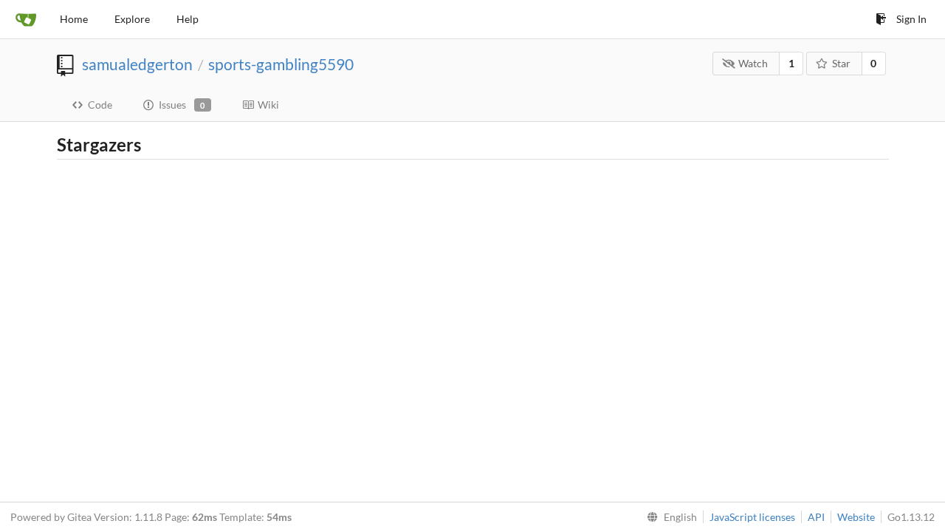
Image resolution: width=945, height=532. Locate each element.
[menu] (669, 517)
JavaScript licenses (752, 517)
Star (841, 63)
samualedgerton (137, 64)
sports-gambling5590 (281, 64)
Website (856, 517)
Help (187, 19)
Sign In (911, 19)
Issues (182, 104)
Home (74, 19)
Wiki (268, 104)
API (816, 517)
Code (100, 104)
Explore (132, 19)
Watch (753, 63)
